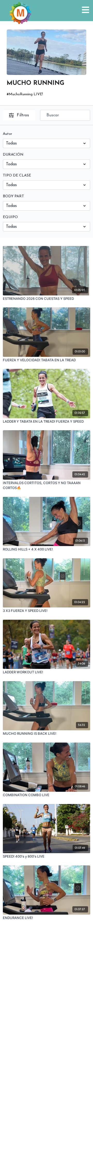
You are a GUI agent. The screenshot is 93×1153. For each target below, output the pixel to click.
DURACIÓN (13, 155)
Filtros (23, 115)
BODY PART (13, 196)
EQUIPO (10, 217)
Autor (7, 134)
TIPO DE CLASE (17, 176)
